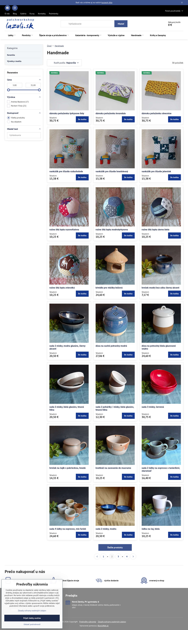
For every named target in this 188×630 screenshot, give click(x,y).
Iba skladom (16, 121)
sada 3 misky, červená (153, 407)
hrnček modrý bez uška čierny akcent (160, 287)
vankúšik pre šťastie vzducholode (66, 171)
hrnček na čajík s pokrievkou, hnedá (67, 468)
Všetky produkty (18, 117)
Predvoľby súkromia (87, 621)
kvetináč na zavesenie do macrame (113, 468)
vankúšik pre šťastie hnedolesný (112, 171)
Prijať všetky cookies (32, 618)
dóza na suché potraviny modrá (111, 346)
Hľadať (121, 23)
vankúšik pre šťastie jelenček (156, 171)
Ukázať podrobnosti (32, 624)
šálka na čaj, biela (151, 529)
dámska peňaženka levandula (111, 113)
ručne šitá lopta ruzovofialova (64, 229)
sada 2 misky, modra (106, 529)
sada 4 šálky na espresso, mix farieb (67, 529)
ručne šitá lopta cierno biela (155, 229)
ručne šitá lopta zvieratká (62, 287)
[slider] (8, 90)
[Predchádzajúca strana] (97, 556)
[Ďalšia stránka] (133, 556)
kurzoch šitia (106, 2)
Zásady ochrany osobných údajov (112, 621)
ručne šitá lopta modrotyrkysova (112, 229)
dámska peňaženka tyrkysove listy (66, 113)
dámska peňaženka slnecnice (156, 113)
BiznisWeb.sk (103, 625)
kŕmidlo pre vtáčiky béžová (109, 287)
